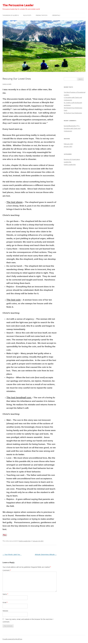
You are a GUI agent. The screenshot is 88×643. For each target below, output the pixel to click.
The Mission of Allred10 (11, 15)
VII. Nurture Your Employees (73, 113)
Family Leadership (25, 541)
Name (5, 594)
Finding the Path (41, 15)
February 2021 (68, 144)
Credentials (56, 15)
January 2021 (68, 146)
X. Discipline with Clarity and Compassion (72, 128)
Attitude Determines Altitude (46, 554)
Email (5, 602)
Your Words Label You (12, 554)
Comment (7, 570)
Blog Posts (27, 15)
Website (5, 611)
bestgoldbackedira (70, 126)
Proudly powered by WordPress (12, 639)
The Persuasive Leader (18, 5)
